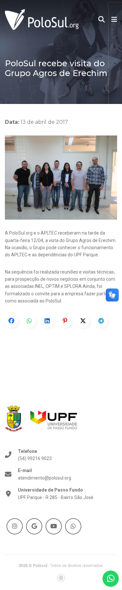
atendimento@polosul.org (44, 474)
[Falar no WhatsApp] (110, 579)
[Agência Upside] (61, 578)
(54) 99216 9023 (35, 455)
